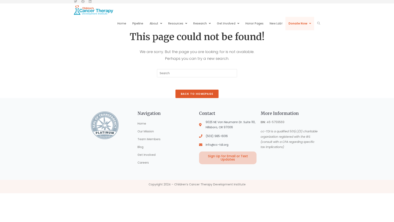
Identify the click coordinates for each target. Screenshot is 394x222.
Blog (140, 147)
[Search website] (318, 23)
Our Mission (145, 131)
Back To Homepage (197, 94)
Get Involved (146, 155)
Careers (143, 163)
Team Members (148, 139)
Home (141, 123)
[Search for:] (197, 73)
